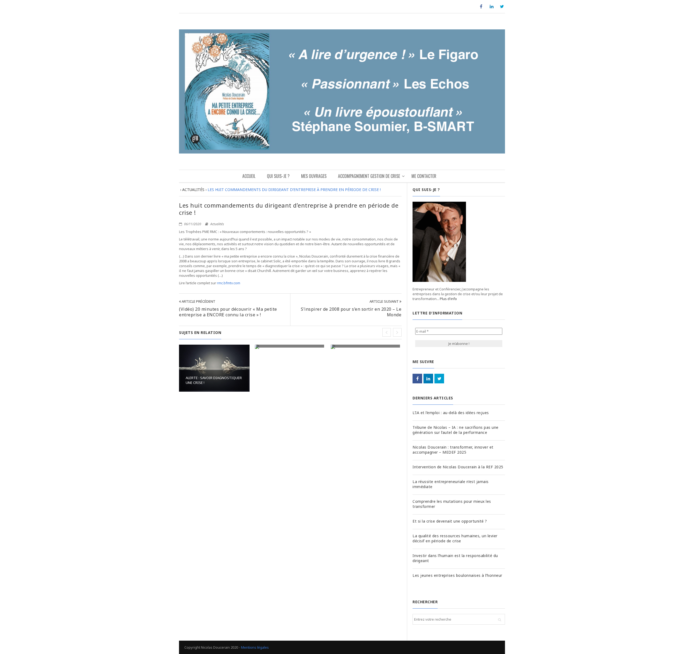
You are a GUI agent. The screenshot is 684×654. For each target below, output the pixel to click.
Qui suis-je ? (278, 176)
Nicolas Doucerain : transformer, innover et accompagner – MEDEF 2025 (453, 450)
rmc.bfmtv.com (228, 283)
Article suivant (384, 301)
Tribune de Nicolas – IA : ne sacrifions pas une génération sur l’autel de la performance (456, 430)
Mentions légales (255, 647)
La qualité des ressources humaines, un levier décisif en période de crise (455, 538)
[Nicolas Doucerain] (342, 91)
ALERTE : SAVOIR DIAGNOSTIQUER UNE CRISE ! (214, 380)
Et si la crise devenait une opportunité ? (450, 521)
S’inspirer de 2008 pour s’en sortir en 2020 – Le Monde (351, 312)
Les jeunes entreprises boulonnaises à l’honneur (457, 575)
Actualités (217, 224)
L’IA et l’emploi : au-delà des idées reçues (451, 412)
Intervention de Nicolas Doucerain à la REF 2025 (458, 466)
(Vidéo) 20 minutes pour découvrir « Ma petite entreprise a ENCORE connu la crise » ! (228, 312)
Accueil (248, 176)
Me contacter (423, 176)
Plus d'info (448, 298)
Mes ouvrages (314, 176)
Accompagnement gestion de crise (369, 176)
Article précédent (198, 301)
